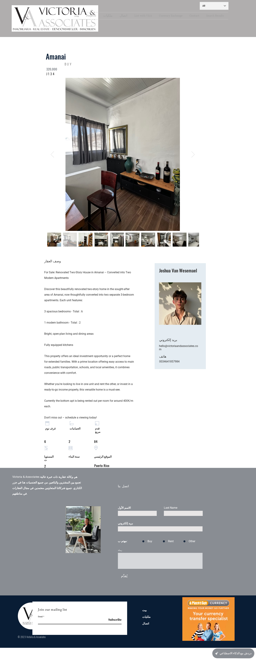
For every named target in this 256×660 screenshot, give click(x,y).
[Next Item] (193, 154)
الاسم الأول (124, 507)
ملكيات (146, 616)
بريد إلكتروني (125, 523)
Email (40, 616)
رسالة (120, 550)
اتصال (145, 623)
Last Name (170, 507)
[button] (109, 15)
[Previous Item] (52, 154)
